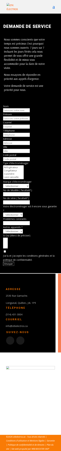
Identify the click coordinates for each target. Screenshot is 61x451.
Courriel (7, 122)
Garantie (51, 440)
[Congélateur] (13, 170)
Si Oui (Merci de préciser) (16, 235)
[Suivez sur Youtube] (20, 340)
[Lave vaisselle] (13, 177)
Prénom (7, 114)
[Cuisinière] (13, 173)
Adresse (7, 138)
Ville (5, 147)
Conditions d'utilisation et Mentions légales (25, 440)
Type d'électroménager (15, 163)
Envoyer (8, 263)
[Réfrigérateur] (13, 167)
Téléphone (9, 130)
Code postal (9, 155)
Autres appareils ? (12, 227)
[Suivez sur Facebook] (10, 340)
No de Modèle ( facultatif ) (17, 190)
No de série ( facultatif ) (16, 198)
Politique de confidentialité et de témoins (26, 444)
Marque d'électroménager (17, 181)
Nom (6, 106)
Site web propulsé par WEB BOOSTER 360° (30, 448)
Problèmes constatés (14, 219)
